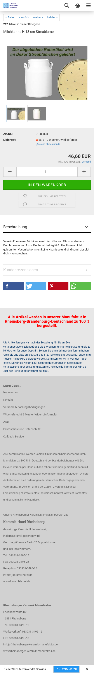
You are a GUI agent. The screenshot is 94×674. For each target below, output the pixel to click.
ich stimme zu (66, 669)
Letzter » (52, 17)
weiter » (38, 17)
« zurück (24, 17)
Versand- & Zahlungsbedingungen (24, 407)
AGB (6, 421)
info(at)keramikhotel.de (17, 574)
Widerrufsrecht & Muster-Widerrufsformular (30, 414)
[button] (13, 286)
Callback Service (13, 436)
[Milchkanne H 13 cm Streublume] (47, 70)
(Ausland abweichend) (48, 144)
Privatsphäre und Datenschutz (21, 429)
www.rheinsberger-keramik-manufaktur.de (29, 651)
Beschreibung (15, 227)
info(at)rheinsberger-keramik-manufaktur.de (30, 644)
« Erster (10, 17)
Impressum (10, 392)
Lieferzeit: (9, 139)
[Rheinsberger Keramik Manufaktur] (8, 5)
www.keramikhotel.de (16, 581)
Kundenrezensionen (20, 270)
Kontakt (8, 399)
